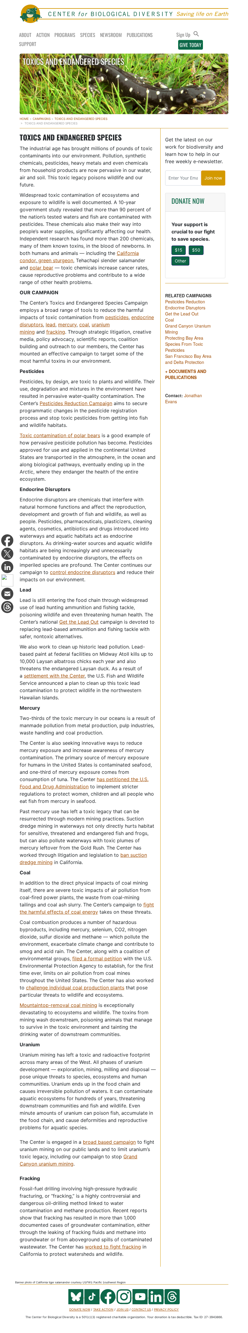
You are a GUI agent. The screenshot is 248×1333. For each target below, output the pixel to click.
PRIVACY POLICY (166, 1309)
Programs (64, 34)
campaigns (42, 118)
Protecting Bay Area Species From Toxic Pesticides (184, 344)
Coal (169, 320)
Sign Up (183, 34)
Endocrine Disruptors (185, 308)
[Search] (196, 34)
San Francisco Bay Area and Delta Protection (188, 359)
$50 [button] (196, 249)
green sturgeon (55, 260)
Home (24, 118)
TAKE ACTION (103, 1309)
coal (84, 325)
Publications (140, 34)
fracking (55, 332)
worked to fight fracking (113, 1247)
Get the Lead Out (79, 622)
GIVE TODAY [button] (190, 44)
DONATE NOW (187, 201)
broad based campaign (109, 1142)
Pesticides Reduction (185, 302)
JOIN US (122, 1309)
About (25, 34)
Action (43, 34)
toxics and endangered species (80, 118)
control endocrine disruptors (82, 572)
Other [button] (180, 260)
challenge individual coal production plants (75, 988)
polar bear (41, 268)
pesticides (117, 317)
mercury (67, 325)
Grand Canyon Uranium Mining (188, 329)
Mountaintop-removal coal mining (58, 1005)
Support (27, 44)
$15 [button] (178, 249)
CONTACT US (141, 1309)
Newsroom (111, 34)
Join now (213, 177)
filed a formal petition (97, 958)
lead (50, 325)
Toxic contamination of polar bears (60, 435)
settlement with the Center (54, 676)
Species (87, 34)
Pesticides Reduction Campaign (76, 403)
